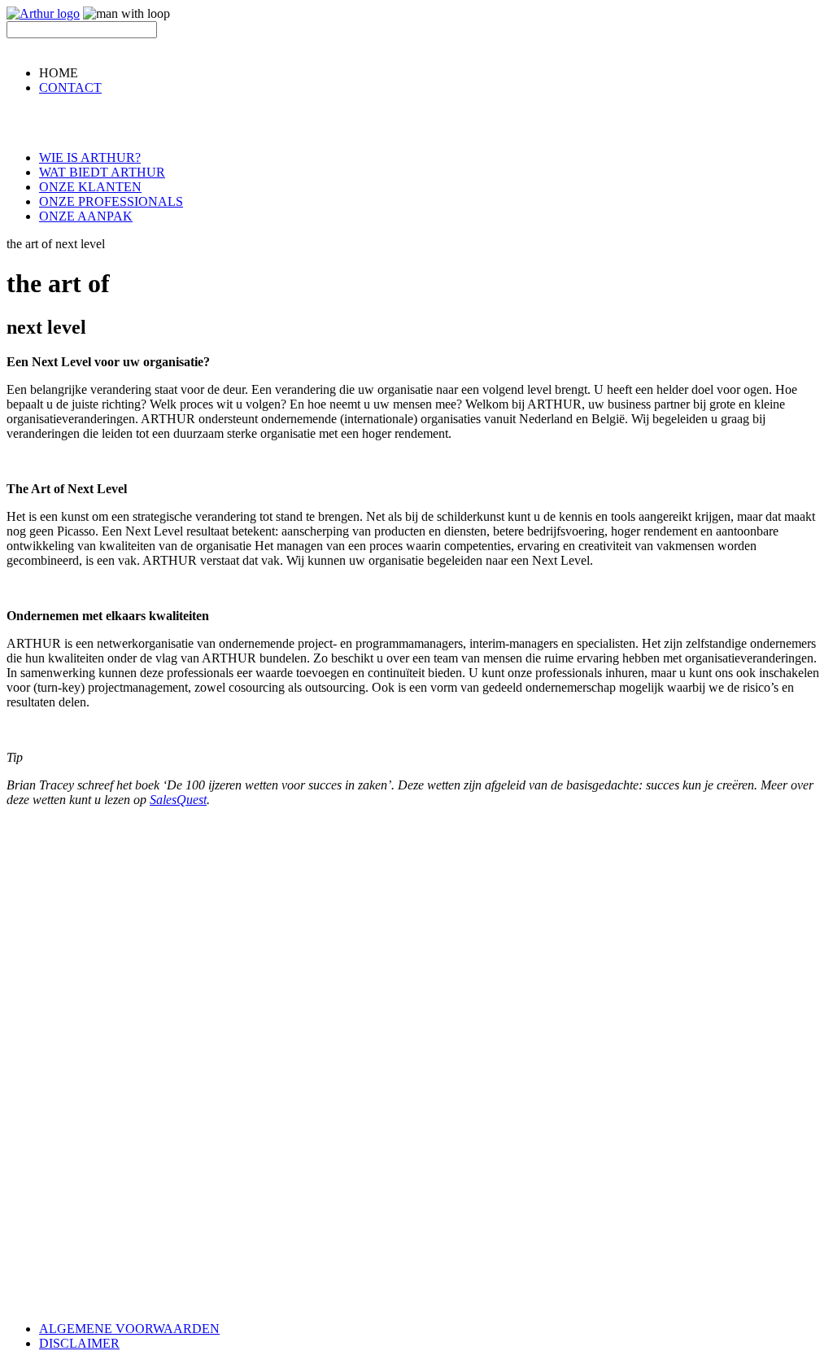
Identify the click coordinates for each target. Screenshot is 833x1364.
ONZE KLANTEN (90, 187)
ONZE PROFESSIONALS (111, 201)
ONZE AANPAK (86, 216)
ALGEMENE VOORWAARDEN (129, 1329)
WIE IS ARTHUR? (90, 157)
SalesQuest (178, 800)
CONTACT (70, 87)
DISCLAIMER (79, 1343)
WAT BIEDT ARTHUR (102, 172)
